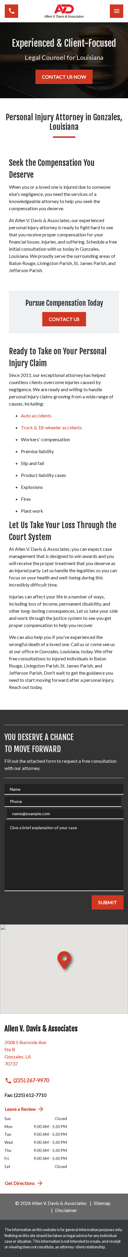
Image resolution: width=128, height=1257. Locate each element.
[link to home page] (64, 11)
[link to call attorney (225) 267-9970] (11, 11)
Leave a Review (20, 1109)
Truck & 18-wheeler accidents (51, 427)
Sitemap (102, 1203)
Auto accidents (36, 415)
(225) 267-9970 (31, 1080)
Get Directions (20, 1183)
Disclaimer (66, 1210)
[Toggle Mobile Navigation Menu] (116, 11)
